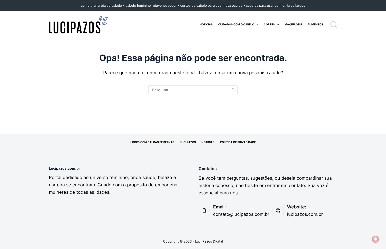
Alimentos (315, 24)
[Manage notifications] (375, 239)
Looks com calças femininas (152, 142)
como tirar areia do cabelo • (103, 5)
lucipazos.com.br (305, 214)
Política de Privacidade (238, 142)
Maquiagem (293, 24)
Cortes (269, 24)
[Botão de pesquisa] (233, 89)
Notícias (206, 24)
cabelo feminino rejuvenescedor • (153, 5)
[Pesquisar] (333, 24)
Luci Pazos (188, 142)
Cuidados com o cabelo (236, 24)
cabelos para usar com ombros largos (275, 5)
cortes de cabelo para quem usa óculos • (213, 5)
